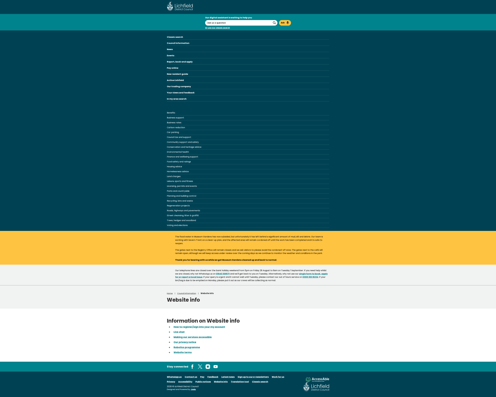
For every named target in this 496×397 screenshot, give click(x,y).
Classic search (175, 37)
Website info (221, 381)
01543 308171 (223, 273)
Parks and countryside (178, 191)
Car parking (173, 132)
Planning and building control (181, 195)
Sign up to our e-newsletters (253, 376)
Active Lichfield (175, 80)
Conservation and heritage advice (184, 147)
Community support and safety (183, 142)
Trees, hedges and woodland (181, 220)
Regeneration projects (178, 205)
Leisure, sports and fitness (180, 181)
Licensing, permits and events (182, 186)
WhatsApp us (174, 376)
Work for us (278, 376)
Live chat (179, 331)
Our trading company (179, 86)
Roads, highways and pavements (183, 210)
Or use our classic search (217, 28)
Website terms (183, 352)
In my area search (177, 98)
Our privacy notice (185, 342)
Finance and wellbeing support (182, 156)
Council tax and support (179, 137)
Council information (178, 43)
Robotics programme (187, 347)
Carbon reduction (176, 127)
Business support (175, 117)
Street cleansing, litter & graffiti (183, 215)
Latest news (228, 376)
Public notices (203, 381)
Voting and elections (177, 225)
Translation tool (240, 381)
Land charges (174, 176)
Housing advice (174, 166)
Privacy (171, 381)
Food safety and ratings (179, 161)
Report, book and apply (180, 61)
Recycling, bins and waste (180, 200)
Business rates (174, 122)
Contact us (191, 376)
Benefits (171, 112)
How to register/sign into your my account (199, 326)
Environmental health (178, 151)
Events (170, 55)
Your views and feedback (181, 92)
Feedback (212, 376)
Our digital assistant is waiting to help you (228, 17)
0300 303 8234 (310, 277)
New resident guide (177, 74)
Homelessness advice (178, 171)
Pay (202, 376)
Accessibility (185, 381)
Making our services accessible (193, 337)
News (170, 49)
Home (170, 293)
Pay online (172, 67)
